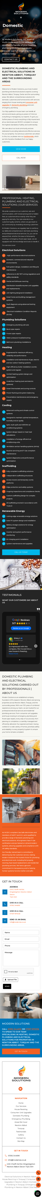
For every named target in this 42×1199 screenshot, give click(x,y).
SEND (7, 986)
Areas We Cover (21, 1122)
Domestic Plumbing (21, 1116)
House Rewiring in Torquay (13, 1179)
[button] (21, 17)
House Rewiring (20, 1109)
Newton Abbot (21, 1125)
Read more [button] (13, 654)
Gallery (21, 1135)
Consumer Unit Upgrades (21, 1113)
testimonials (29, 136)
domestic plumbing (19, 105)
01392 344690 (15, 905)
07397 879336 (15, 914)
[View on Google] (11, 639)
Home (20, 1103)
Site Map (20, 1141)
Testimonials (21, 1132)
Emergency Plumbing (21, 1119)
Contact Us (21, 1138)
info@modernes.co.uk (18, 922)
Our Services (21, 1106)
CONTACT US (10, 59)
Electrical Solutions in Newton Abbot (20, 1177)
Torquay (21, 1128)
